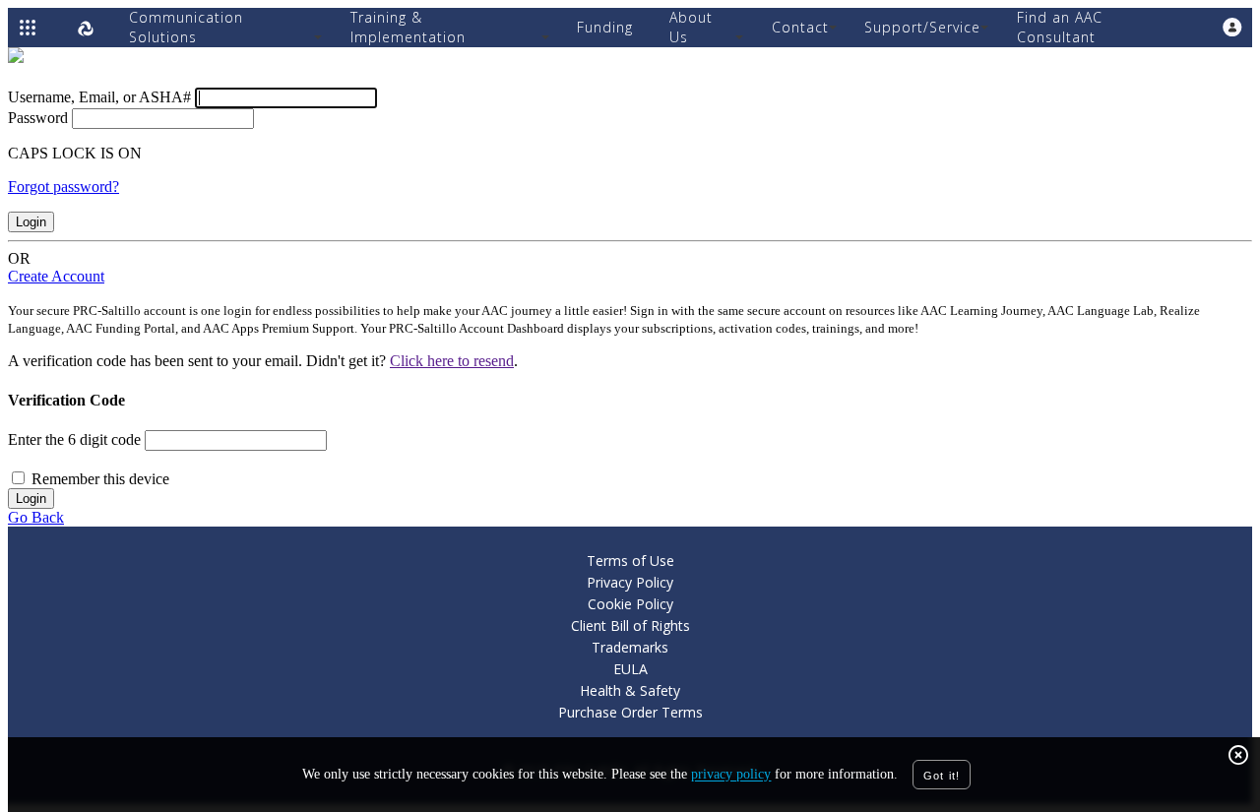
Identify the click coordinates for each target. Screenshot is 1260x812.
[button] (1232, 27)
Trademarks (630, 647)
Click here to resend (452, 360)
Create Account (56, 276)
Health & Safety (630, 690)
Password (38, 117)
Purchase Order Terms (630, 712)
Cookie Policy (630, 603)
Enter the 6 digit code (74, 439)
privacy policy (731, 775)
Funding (605, 27)
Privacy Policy (630, 582)
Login (31, 222)
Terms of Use (630, 560)
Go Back (36, 517)
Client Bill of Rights (630, 625)
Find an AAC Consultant (1059, 27)
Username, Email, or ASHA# (99, 97)
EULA (630, 668)
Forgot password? (63, 186)
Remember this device (100, 478)
